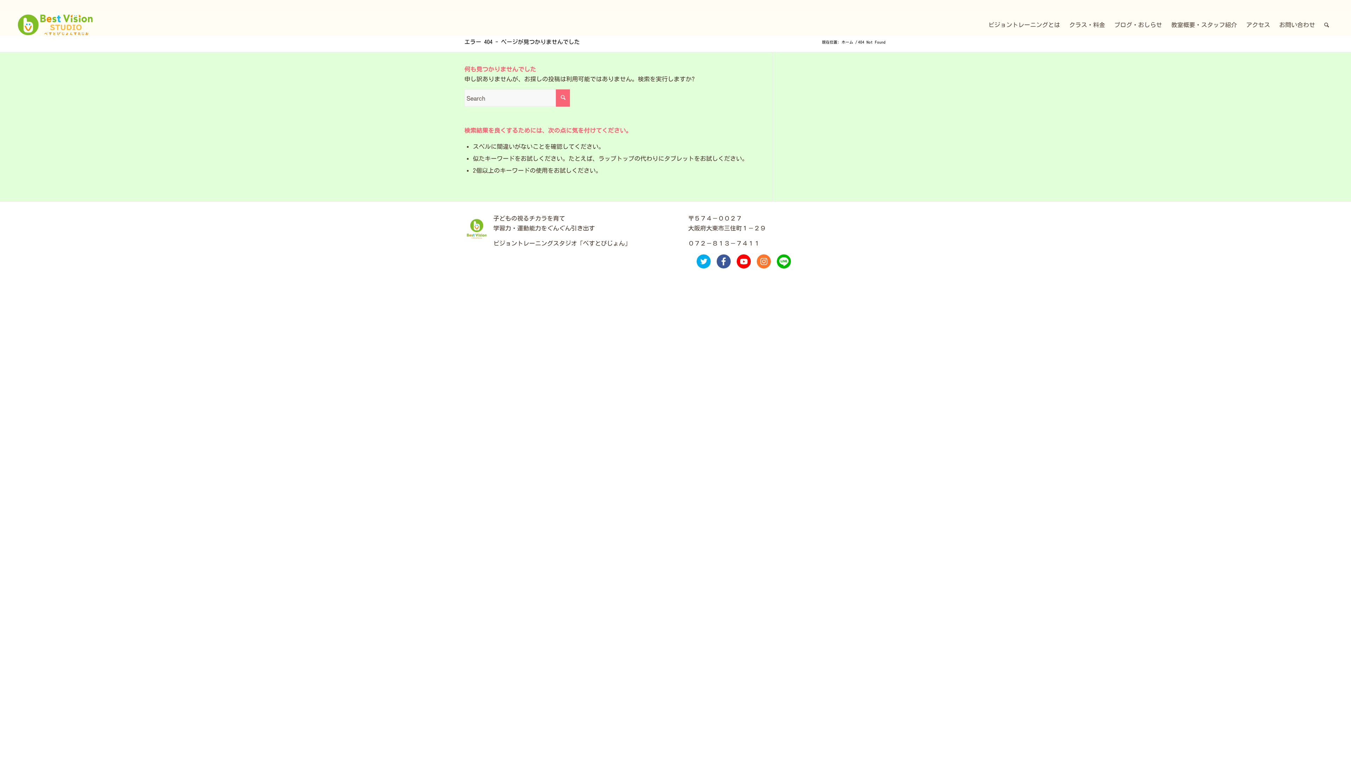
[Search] (1326, 25)
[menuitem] (1024, 25)
